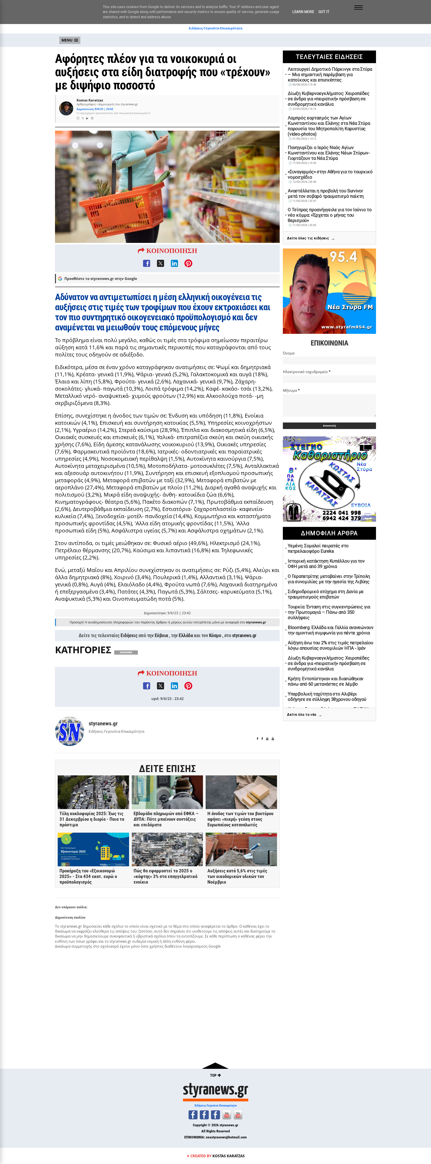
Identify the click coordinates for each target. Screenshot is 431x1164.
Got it (324, 12)
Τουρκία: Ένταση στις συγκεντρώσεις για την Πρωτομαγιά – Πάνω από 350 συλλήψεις (329, 612)
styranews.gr (244, 635)
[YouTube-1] (226, 1114)
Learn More (303, 12)
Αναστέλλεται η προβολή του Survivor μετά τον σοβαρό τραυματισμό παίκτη (326, 193)
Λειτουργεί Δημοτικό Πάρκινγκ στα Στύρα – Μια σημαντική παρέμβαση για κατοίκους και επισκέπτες (330, 74)
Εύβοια (161, 635)
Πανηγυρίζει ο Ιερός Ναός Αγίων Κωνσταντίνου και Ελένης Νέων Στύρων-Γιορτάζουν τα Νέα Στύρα (329, 153)
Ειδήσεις (129, 635)
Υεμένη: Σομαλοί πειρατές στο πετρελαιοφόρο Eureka (318, 548)
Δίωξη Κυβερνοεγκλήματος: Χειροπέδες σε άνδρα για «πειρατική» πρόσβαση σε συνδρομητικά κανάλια (328, 99)
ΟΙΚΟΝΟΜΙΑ (126, 652)
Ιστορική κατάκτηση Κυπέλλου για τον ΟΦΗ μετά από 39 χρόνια (326, 563)
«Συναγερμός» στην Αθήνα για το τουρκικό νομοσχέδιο (330, 174)
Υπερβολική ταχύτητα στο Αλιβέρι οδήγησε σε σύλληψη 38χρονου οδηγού (327, 696)
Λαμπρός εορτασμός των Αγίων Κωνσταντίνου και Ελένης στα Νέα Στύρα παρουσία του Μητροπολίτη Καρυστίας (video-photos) (329, 126)
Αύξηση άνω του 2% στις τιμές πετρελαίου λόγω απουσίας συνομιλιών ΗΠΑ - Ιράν (330, 645)
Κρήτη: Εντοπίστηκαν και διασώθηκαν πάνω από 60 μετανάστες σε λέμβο (325, 681)
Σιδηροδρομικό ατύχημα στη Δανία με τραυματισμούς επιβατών (326, 594)
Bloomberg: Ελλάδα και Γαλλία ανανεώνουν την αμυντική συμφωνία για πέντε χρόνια (330, 630)
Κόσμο (215, 635)
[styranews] (193, 1114)
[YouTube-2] (237, 1114)
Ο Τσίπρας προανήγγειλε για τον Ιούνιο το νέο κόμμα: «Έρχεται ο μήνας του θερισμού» (330, 215)
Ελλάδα (186, 635)
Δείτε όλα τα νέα (304, 715)
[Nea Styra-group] (215, 1114)
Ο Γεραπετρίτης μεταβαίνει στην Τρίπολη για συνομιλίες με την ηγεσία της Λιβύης (329, 579)
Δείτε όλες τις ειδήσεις (311, 238)
